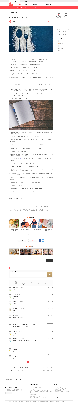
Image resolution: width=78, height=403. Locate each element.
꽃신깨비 (61, 43)
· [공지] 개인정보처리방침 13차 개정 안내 (60, 388)
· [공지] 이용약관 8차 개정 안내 (59, 387)
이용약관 (20, 379)
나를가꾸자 (61, 48)
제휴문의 (15, 379)
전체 (17, 7)
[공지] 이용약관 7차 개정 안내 (62, 34)
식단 (30, 7)
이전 (29, 234)
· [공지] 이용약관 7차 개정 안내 (59, 389)
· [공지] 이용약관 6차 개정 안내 (59, 390)
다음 (33, 234)
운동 (26, 7)
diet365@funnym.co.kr (12, 387)
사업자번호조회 (33, 394)
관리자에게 (9, 392)
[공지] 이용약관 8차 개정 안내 (62, 31)
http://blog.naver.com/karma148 (15, 198)
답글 (13, 291)
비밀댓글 (12, 271)
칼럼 (21, 7)
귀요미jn (61, 50)
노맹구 (61, 41)
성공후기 (35, 7)
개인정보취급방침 (8, 379)
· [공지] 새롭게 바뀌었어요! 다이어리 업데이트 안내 (62, 391)
